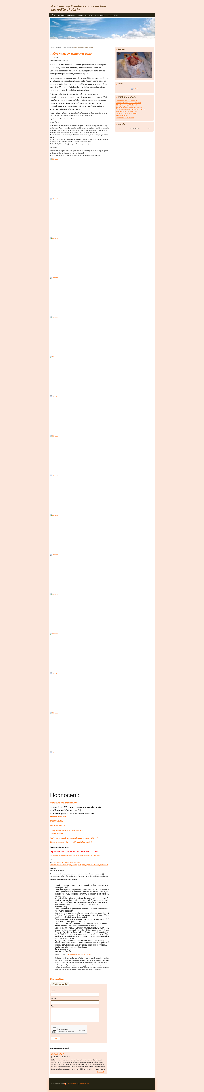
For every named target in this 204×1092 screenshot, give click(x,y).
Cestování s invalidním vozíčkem (126, 113)
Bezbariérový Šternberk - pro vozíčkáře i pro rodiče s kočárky (79, 7)
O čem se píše (99, 15)
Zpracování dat (84, 1084)
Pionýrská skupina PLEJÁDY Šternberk (128, 103)
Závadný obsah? (72, 1084)
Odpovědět (100, 1072)
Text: (52, 1006)
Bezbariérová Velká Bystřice (125, 118)
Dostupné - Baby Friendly (85, 15)
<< (119, 128)
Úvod (53, 15)
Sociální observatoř (122, 115)
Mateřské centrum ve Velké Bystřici (127, 111)
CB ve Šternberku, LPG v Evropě (126, 105)
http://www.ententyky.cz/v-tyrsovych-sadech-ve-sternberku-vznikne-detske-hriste (75, 855)
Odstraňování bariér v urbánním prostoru (129, 107)
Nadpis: (53, 998)
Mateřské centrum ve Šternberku (126, 101)
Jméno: (53, 991)
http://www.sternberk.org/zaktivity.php (79, 954)
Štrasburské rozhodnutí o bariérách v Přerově (130, 109)
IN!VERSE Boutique (112, 15)
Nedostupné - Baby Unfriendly (66, 15)
